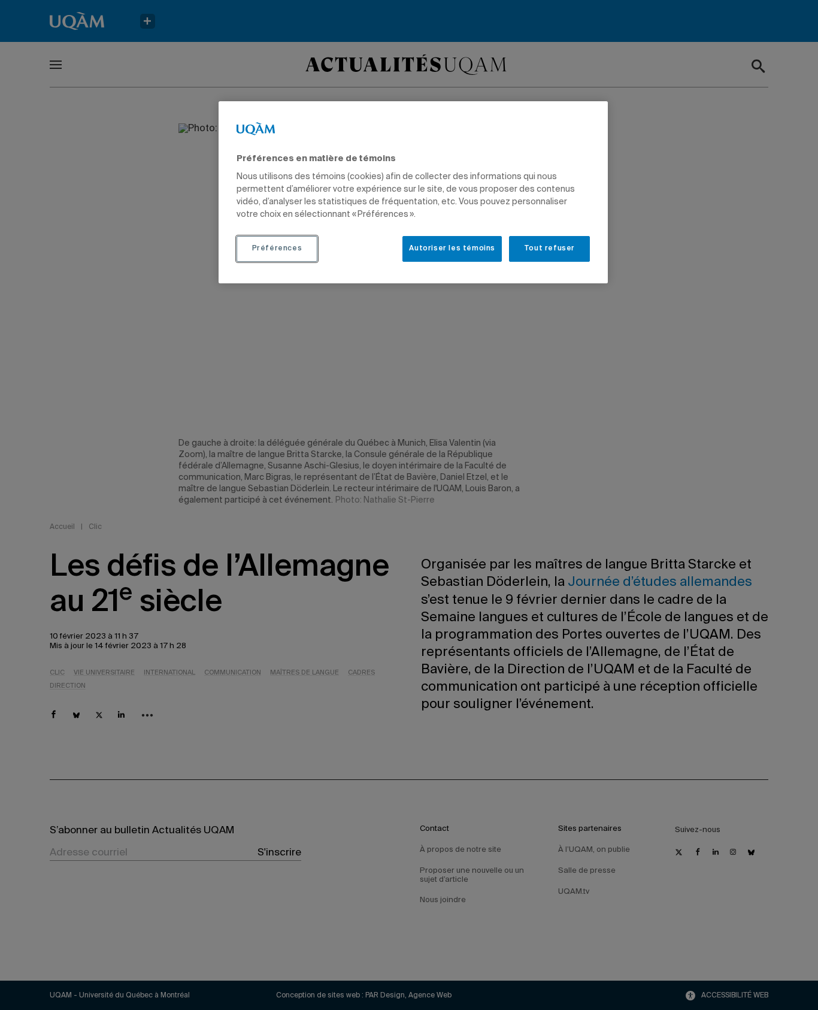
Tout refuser (549, 248)
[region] (413, 192)
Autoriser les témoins (452, 248)
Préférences (277, 248)
